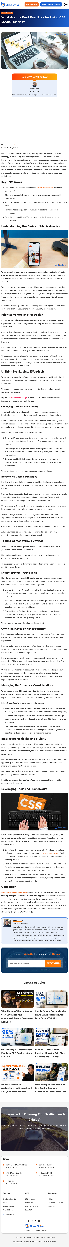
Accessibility (51, 1237)
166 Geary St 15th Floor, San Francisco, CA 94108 (46, 1174)
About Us (6, 1203)
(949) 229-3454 (31, 4)
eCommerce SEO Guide (56, 1203)
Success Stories (8, 1206)
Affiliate (36, 1237)
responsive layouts (51, 853)
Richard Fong (13, 145)
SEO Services (30, 1199)
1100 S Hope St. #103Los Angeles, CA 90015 (46, 1166)
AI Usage (29, 1237)
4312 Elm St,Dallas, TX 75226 (11, 1182)
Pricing (50, 1199)
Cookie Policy (20, 1237)
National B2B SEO (31, 1206)
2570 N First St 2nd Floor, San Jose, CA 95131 (14, 1174)
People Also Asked (7, 12)
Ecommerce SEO (31, 1203)
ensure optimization (45, 188)
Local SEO (28, 1210)
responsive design (19, 398)
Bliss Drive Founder (9, 1199)
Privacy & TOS (28, 1230)
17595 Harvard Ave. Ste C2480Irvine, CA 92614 (16, 1166)
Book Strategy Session (51, 4)
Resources (51, 1206)
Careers (37, 1230)
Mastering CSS (14, 892)
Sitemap (44, 1230)
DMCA (43, 1237)
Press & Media (8, 1210)
